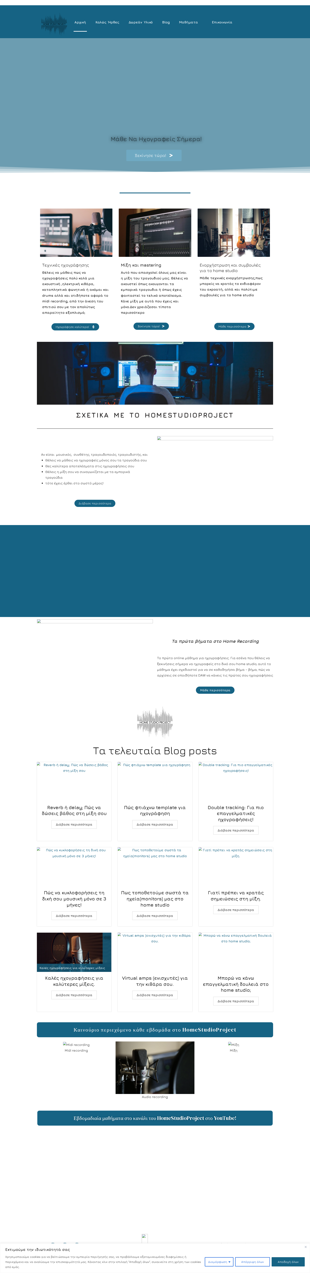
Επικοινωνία (222, 22)
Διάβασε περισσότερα (74, 824)
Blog (166, 22)
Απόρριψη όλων (252, 1262)
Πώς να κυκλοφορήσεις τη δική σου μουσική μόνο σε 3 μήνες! (74, 898)
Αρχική (80, 22)
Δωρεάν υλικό (141, 22)
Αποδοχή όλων (288, 1262)
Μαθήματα (188, 22)
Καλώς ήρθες (107, 22)
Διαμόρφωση (217, 1262)
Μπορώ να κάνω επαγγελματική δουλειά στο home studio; (236, 984)
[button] (190, 22)
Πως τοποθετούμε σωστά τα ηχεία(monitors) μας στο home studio (155, 898)
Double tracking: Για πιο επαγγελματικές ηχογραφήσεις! (236, 813)
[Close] (305, 1246)
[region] (155, 1258)
